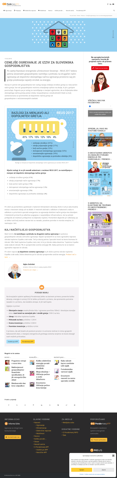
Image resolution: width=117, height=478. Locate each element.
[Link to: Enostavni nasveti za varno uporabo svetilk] (56, 377)
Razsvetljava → (59, 357)
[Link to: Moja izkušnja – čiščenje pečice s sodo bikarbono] (32, 373)
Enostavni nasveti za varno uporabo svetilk (68, 378)
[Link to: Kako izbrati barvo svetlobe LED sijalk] (56, 362)
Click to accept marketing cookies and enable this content (100, 113)
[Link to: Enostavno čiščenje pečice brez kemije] (32, 384)
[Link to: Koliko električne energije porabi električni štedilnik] (32, 362)
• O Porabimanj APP (41, 447)
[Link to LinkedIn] (110, 4)
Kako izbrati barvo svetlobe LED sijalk (67, 363)
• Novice (36, 436)
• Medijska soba (68, 422)
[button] (113, 456)
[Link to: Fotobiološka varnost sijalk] (56, 371)
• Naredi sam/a (39, 444)
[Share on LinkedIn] (42, 405)
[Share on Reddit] (66, 405)
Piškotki (82, 474)
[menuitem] (7, 10)
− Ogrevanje (39, 425)
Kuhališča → (33, 357)
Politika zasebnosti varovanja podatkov (94, 474)
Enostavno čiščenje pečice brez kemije (43, 385)
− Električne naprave (43, 431)
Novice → (8, 357)
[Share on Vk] (58, 405)
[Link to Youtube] (113, 4)
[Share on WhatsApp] (25, 405)
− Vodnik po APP (41, 450)
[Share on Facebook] (9, 405)
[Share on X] (17, 405)
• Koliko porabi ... (39, 439)
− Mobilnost (39, 433)
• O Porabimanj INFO (70, 432)
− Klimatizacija (40, 428)
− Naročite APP (41, 452)
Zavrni (104, 470)
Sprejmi (81, 470)
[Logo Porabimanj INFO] (11, 4)
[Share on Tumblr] (50, 405)
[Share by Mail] (74, 405)
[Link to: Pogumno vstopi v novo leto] (7, 362)
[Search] (113, 10)
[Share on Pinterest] (33, 405)
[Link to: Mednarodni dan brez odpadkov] (7, 385)
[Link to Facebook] (107, 4)
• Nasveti (36, 422)
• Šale (64, 435)
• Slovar (36, 441)
